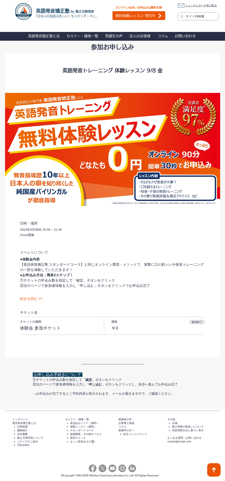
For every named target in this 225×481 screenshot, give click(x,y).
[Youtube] (112, 468)
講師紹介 (22, 430)
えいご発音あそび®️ (82, 441)
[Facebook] (92, 468)
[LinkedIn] (132, 468)
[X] (102, 468)
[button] (44, 36)
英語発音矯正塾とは (24, 423)
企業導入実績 (126, 423)
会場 (174, 423)
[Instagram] (122, 468)
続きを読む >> (31, 298)
